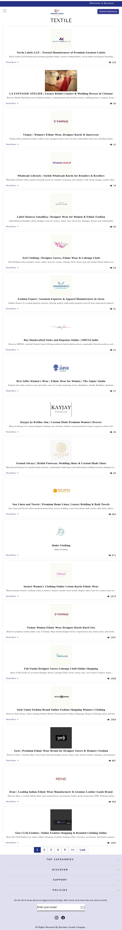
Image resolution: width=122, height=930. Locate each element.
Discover (60, 870)
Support (60, 880)
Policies (60, 890)
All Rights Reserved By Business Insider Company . (61, 927)
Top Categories (60, 859)
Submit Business (108, 11)
